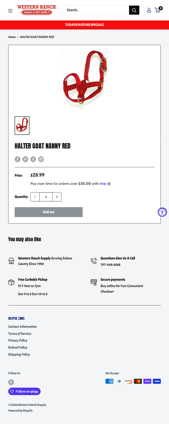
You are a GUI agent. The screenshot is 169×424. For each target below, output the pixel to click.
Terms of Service (19, 333)
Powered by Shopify (20, 411)
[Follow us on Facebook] (11, 382)
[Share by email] (41, 158)
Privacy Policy (17, 340)
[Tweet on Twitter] (33, 158)
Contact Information (22, 326)
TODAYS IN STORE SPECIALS (84, 25)
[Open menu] (10, 10)
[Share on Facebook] (17, 158)
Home (12, 37)
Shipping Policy (19, 354)
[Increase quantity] (57, 196)
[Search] (134, 10)
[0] (157, 10)
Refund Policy (17, 347)
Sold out (48, 212)
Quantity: (21, 197)
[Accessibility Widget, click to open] (162, 212)
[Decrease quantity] (35, 196)
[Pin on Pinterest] (25, 158)
